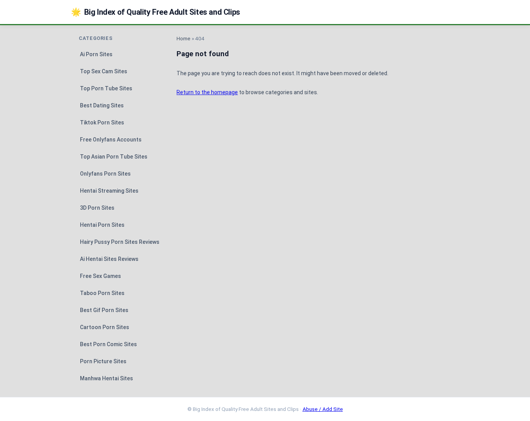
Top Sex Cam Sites (103, 71)
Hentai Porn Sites (102, 225)
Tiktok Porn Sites (102, 122)
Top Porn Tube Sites (106, 88)
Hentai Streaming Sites (109, 191)
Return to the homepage (207, 92)
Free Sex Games (100, 276)
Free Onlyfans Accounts (111, 139)
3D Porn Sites (97, 208)
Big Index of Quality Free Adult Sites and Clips (155, 12)
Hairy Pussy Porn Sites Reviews (119, 242)
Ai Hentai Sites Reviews (109, 259)
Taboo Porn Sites (102, 293)
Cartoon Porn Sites (104, 327)
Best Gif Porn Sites (104, 310)
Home (184, 38)
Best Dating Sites (102, 105)
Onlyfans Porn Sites (105, 174)
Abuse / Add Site (323, 409)
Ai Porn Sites (96, 54)
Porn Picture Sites (103, 361)
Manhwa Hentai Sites (106, 378)
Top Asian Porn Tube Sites (113, 157)
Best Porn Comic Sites (108, 344)
